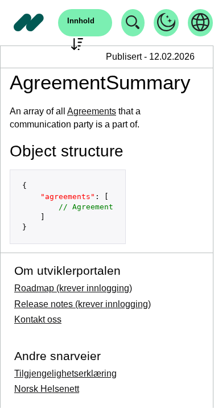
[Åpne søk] (133, 22)
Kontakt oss (37, 319)
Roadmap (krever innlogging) (73, 288)
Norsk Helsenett (46, 389)
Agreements (91, 111)
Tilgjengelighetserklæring (65, 373)
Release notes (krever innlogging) (82, 304)
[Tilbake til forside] (29, 22)
